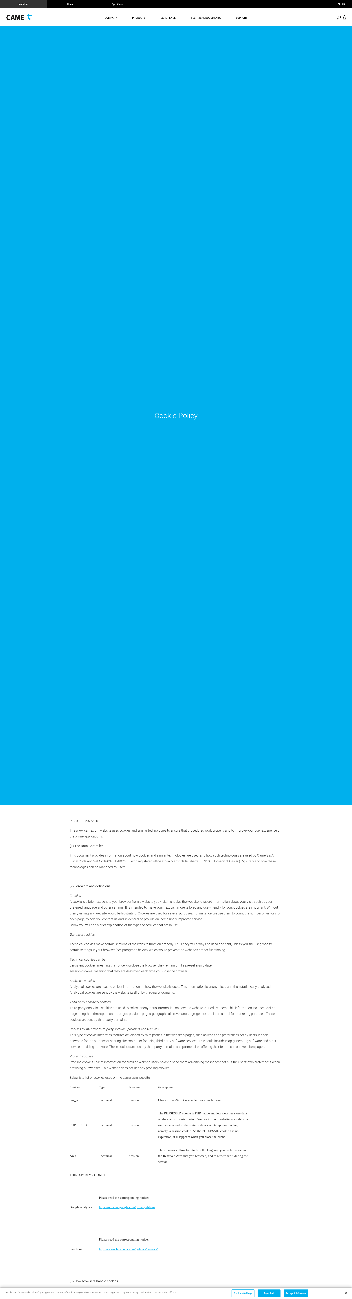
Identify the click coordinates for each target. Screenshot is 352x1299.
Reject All (269, 1293)
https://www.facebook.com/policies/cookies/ (128, 1249)
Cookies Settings (243, 1293)
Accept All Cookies (296, 1293)
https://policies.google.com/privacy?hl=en (127, 1207)
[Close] (346, 1293)
